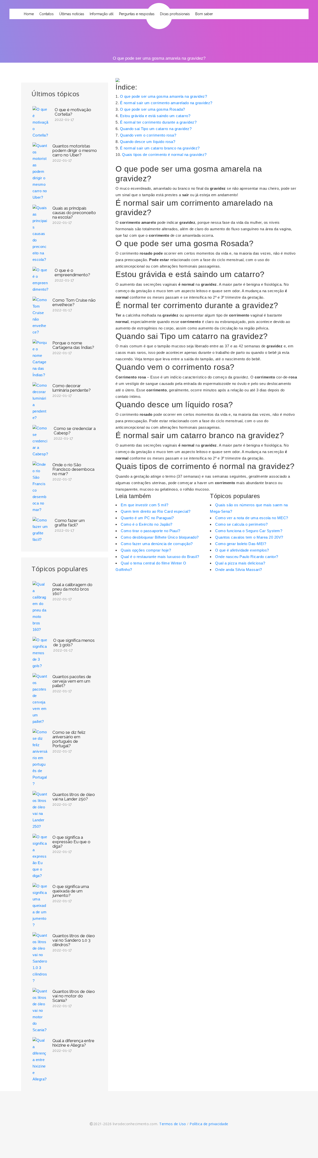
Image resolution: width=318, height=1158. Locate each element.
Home (29, 14)
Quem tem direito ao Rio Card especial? (155, 511)
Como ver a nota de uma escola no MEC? (251, 518)
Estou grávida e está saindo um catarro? (155, 116)
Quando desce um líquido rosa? (147, 141)
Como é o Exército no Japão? (146, 524)
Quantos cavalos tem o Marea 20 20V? (249, 537)
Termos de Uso (172, 1123)
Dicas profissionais (175, 14)
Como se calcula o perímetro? (241, 524)
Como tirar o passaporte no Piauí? (150, 531)
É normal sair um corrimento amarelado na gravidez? (166, 103)
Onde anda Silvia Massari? (238, 569)
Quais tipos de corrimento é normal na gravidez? (164, 154)
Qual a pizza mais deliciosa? (240, 563)
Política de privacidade (209, 1123)
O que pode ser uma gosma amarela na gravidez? (163, 96)
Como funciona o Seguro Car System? (248, 531)
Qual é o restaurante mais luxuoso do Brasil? (160, 557)
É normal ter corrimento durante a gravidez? (158, 122)
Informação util (102, 14)
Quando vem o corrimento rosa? (148, 135)
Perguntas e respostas (137, 14)
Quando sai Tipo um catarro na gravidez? (156, 129)
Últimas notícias (71, 14)
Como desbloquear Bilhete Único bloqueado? (160, 537)
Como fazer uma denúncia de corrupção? (157, 544)
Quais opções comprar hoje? (146, 550)
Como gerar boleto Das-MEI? (240, 544)
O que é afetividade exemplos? (242, 550)
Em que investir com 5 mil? (144, 505)
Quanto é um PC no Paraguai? (147, 518)
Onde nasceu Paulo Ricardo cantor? (246, 557)
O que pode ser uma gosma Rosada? (152, 109)
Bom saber (204, 14)
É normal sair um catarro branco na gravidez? (160, 148)
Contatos (46, 14)
